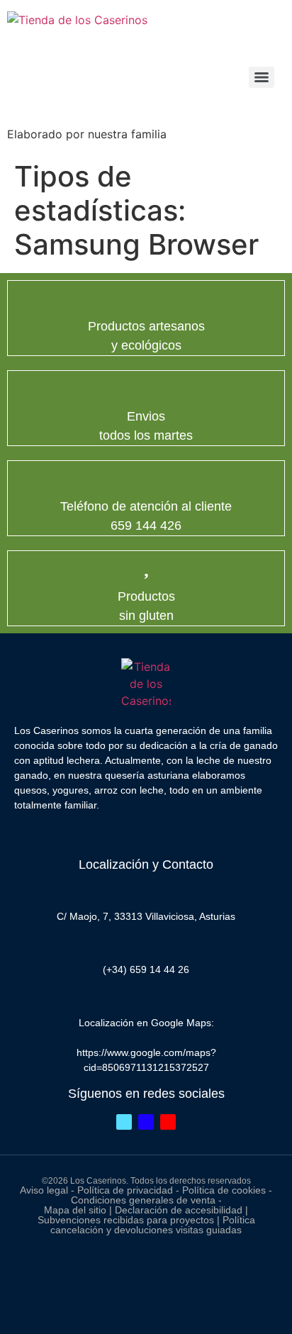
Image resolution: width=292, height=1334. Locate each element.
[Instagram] (168, 1122)
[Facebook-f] (146, 1122)
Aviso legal (44, 1190)
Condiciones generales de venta (143, 1200)
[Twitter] (124, 1122)
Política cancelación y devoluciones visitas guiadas (152, 1224)
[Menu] (261, 77)
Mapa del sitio (75, 1210)
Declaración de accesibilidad (180, 1210)
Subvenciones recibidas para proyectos (127, 1219)
